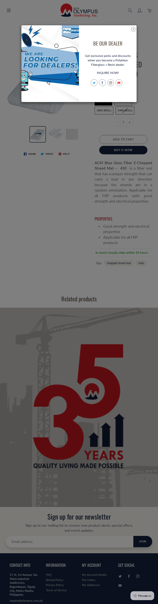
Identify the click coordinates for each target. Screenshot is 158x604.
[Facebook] (102, 82)
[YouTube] (119, 82)
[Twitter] (94, 82)
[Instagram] (110, 82)
